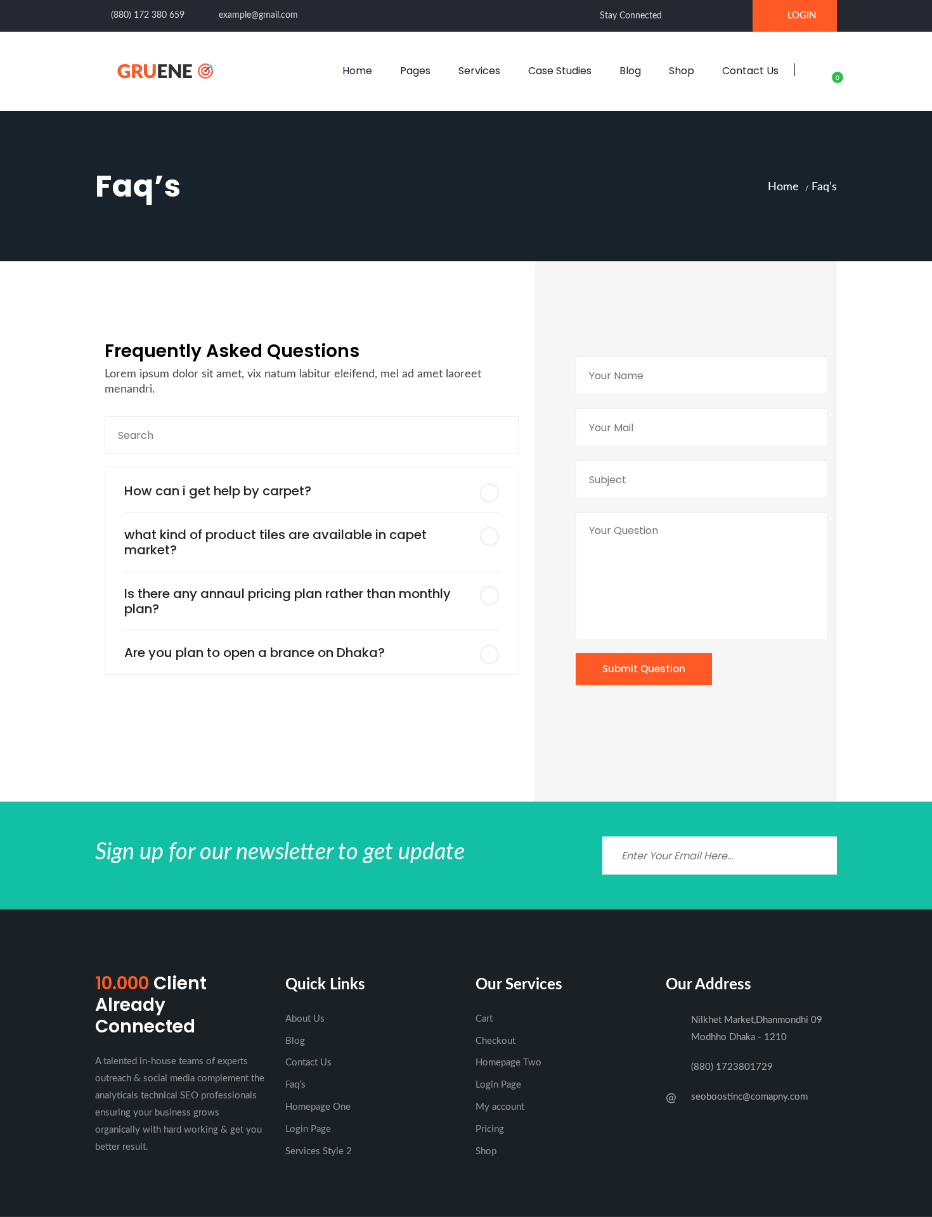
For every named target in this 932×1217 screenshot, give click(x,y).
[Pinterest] (737, 15)
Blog (630, 70)
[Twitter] (697, 15)
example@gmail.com (258, 15)
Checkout (495, 1041)
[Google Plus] (717, 15)
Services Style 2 (318, 1151)
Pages (415, 70)
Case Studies (560, 70)
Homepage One (318, 1107)
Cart (484, 1019)
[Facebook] (678, 15)
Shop (681, 70)
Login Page (308, 1129)
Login (801, 15)
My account (500, 1107)
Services (479, 70)
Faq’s (295, 1085)
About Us (305, 1019)
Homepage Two (508, 1062)
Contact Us (750, 70)
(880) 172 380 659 (147, 15)
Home (357, 70)
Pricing (490, 1129)
